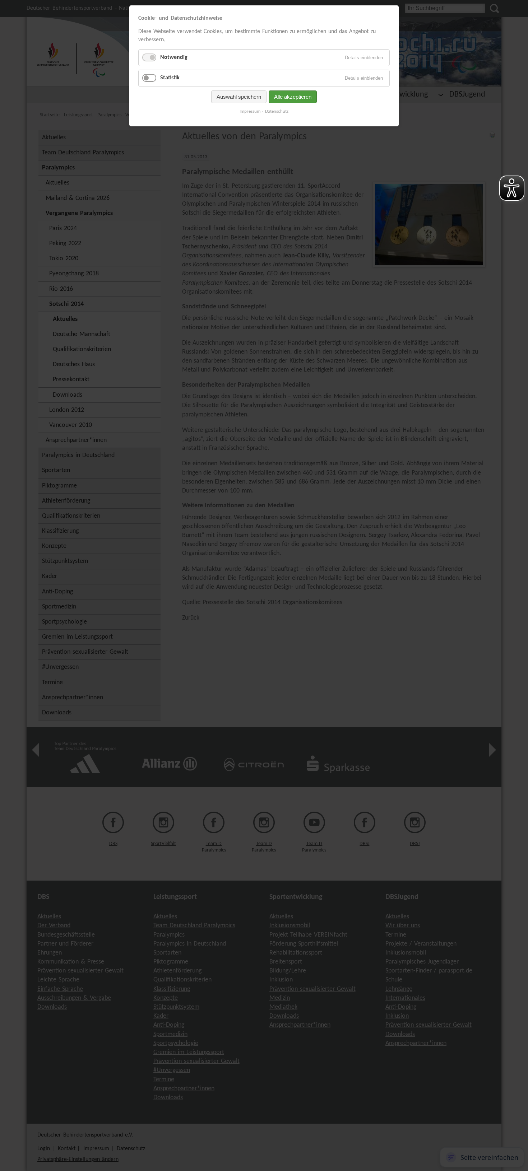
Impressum (250, 111)
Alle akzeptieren (292, 97)
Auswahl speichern (239, 97)
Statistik (170, 78)
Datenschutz (276, 111)
